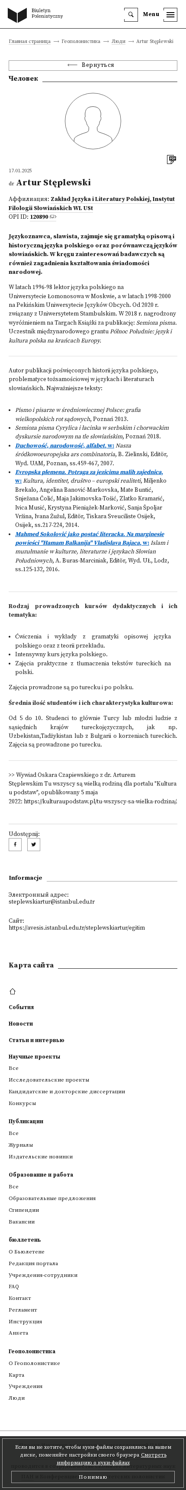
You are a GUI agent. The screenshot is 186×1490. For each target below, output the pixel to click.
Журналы (21, 1144)
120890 (39, 217)
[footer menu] (14, 992)
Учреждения (25, 1386)
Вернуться (98, 65)
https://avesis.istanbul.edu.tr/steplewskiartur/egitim (77, 928)
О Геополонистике (34, 1363)
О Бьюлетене (27, 1251)
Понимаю (93, 1477)
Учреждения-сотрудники (43, 1275)
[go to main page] (37, 16)
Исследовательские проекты (49, 1079)
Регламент (23, 1309)
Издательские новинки (41, 1156)
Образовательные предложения (52, 1198)
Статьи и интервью (36, 1040)
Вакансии (22, 1221)
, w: (64, 446)
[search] (131, 15)
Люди (118, 42)
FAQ (14, 1286)
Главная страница (30, 42)
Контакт (20, 1298)
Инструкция (25, 1321)
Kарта (16, 1375)
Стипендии (24, 1210)
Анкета (18, 1332)
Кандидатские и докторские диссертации (67, 1091)
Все (14, 1068)
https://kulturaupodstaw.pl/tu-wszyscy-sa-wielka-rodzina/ (100, 802)
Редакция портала (33, 1263)
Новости (21, 1023)
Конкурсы (22, 1103)
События (21, 1007)
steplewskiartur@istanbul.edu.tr (52, 902)
